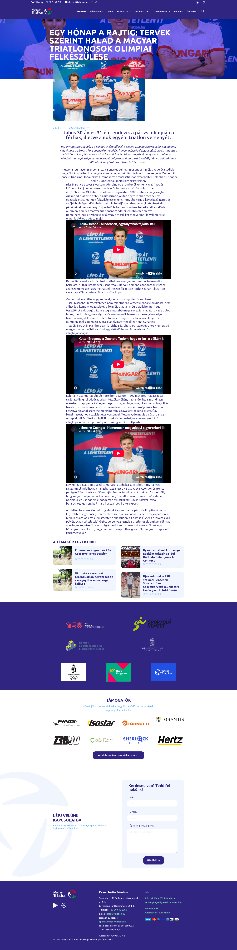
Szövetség (95, 11)
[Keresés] (202, 11)
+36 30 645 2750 (118, 909)
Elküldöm (153, 860)
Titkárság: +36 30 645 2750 (47, 1)
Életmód (191, 11)
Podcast (178, 11)
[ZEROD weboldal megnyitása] (66, 745)
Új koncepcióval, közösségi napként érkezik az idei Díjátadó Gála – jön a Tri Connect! (161, 555)
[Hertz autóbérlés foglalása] (170, 745)
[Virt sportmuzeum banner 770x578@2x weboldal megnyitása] (118, 680)
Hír (68, 127)
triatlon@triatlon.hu (77, 1)
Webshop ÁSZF (153, 908)
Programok (161, 11)
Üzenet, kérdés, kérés (141, 825)
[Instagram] (96, 1)
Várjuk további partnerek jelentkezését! (118, 754)
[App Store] (204, 3)
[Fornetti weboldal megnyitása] (135, 728)
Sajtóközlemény (80, 127)
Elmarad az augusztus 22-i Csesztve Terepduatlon (93, 551)
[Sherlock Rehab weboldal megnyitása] (135, 745)
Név (131, 797)
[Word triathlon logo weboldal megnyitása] (163, 680)
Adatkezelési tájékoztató (157, 912)
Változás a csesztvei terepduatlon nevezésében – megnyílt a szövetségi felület (94, 578)
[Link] (41, 11)
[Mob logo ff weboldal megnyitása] (73, 680)
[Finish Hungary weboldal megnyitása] (66, 728)
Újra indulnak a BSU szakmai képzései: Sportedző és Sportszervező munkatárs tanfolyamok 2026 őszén (161, 583)
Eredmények (141, 11)
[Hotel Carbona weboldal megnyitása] (101, 745)
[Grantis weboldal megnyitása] (170, 721)
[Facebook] (92, 1)
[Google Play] (198, 3)
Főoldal (81, 11)
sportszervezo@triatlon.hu (112, 921)
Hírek (110, 11)
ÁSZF (148, 892)
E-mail (133, 811)
